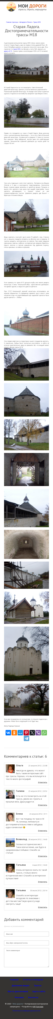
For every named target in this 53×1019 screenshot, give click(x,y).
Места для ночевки (18, 991)
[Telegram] (26, 738)
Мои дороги (18, 1004)
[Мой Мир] (20, 732)
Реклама (19, 997)
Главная (14, 979)
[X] (32, 732)
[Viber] (38, 732)
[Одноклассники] (14, 732)
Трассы (37, 985)
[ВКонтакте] (8, 732)
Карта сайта (38, 991)
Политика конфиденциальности (26, 1010)
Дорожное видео (20, 985)
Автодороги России (25, 22)
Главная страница (12, 22)
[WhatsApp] (44, 732)
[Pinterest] (26, 732)
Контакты (33, 997)
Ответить (42, 782)
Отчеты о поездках (33, 979)
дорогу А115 (8, 51)
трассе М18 (16, 49)
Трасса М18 (37, 22)
